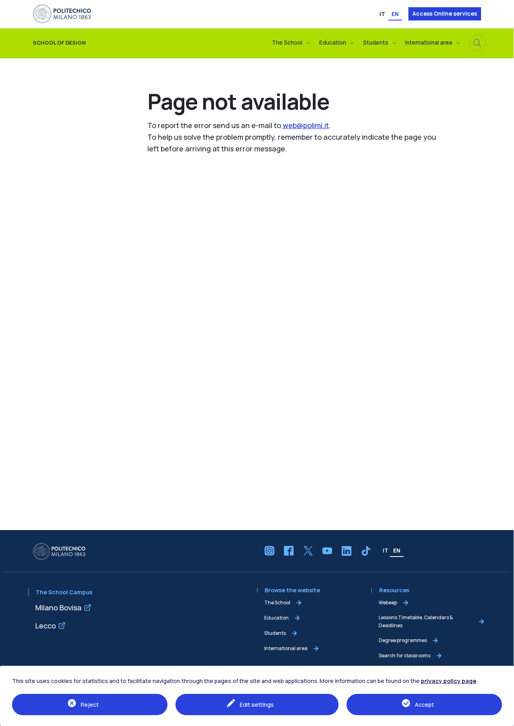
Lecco (45, 625)
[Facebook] (289, 551)
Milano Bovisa (58, 607)
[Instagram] (269, 551)
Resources (394, 590)
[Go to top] (503, 717)
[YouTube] (327, 551)
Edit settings (257, 704)
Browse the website (293, 590)
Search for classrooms (404, 655)
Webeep (388, 602)
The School (277, 602)
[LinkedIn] (346, 551)
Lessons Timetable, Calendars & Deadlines (416, 621)
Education (276, 617)
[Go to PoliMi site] (62, 13)
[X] (308, 551)
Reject (90, 704)
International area (286, 648)
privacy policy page (448, 681)
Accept (424, 704)
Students (275, 633)
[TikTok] (366, 551)
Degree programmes (403, 640)
